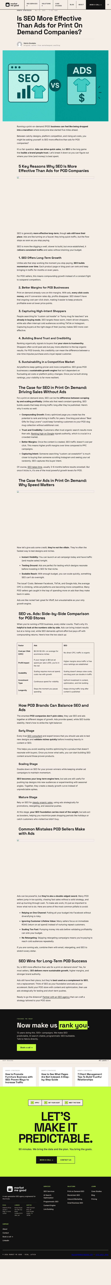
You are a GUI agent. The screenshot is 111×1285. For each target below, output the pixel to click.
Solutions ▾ (46, 5)
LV (108, 4)
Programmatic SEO (51, 1202)
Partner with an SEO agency (56, 997)
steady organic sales (42, 802)
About (81, 4)
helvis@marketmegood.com (82, 1254)
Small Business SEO (75, 1203)
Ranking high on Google (42, 433)
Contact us (65, 1160)
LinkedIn (6, 1240)
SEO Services (49, 1191)
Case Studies (58, 5)
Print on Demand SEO (75, 1191)
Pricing (94, 1199)
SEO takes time (35, 467)
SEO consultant (34, 736)
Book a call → (95, 5)
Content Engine (50, 1205)
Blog (72, 4)
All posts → (103, 1060)
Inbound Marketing (74, 1199)
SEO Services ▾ (32, 5)
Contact (6, 1233)
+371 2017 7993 (101, 1254)
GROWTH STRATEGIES (24, 10)
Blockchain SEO (73, 1195)
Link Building (48, 1209)
